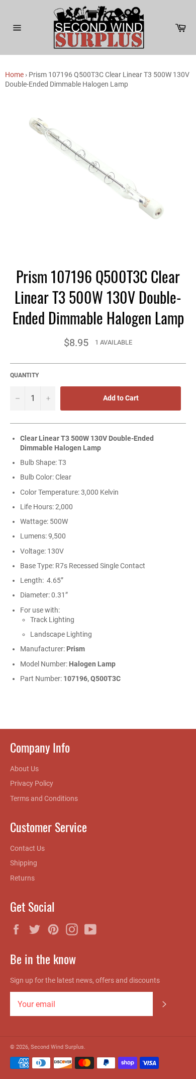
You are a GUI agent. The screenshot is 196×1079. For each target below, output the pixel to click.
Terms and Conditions (44, 798)
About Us (24, 769)
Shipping (23, 863)
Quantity (24, 375)
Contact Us (27, 848)
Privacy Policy (31, 783)
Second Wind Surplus (57, 1047)
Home (14, 75)
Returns (22, 878)
